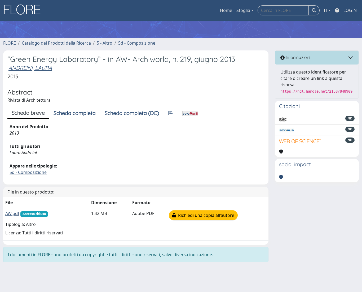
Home (226, 10)
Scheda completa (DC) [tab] (132, 113)
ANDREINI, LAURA (30, 68)
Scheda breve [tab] (28, 112)
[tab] (171, 113)
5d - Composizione (136, 43)
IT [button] (326, 10)
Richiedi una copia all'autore (205, 215)
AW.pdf (12, 213)
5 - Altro (104, 43)
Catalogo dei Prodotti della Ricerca (56, 43)
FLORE (9, 43)
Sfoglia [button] (243, 10)
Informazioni (297, 57)
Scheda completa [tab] (75, 113)
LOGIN (350, 10)
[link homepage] (24, 10)
